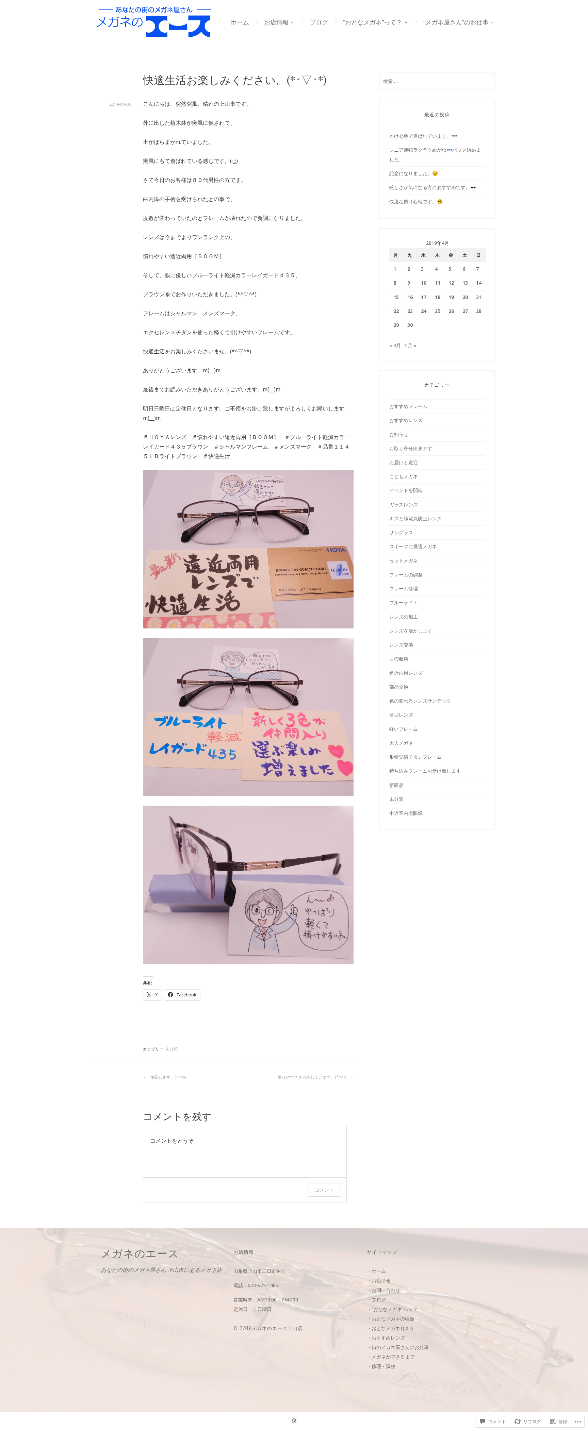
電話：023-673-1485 (255, 1285)
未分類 (171, 1049)
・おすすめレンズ (386, 1337)
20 (465, 297)
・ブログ (376, 1299)
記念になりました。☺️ (413, 173)
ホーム (240, 22)
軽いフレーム (403, 729)
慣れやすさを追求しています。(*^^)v (312, 1077)
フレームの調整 (406, 574)
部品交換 (398, 687)
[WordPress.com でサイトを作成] (294, 1421)
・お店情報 (379, 1280)
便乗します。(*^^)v (168, 1077)
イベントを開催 (406, 490)
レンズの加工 (403, 616)
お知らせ (398, 434)
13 (465, 283)
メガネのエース (140, 1253)
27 (465, 311)
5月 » (410, 345)
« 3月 (395, 345)
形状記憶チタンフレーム (415, 757)
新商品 (396, 785)
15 (396, 297)
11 (437, 283)
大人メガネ (401, 743)
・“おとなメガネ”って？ (392, 1309)
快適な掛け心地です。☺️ (416, 201)
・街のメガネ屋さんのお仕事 (398, 1347)
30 (410, 325)
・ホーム (376, 1271)
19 (451, 297)
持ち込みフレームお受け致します (425, 771)
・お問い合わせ (383, 1290)
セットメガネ (403, 560)
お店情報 (276, 22)
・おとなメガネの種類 (390, 1318)
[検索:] (437, 81)
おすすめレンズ (406, 420)
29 (396, 325)
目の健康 (398, 658)
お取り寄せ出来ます (410, 448)
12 (451, 283)
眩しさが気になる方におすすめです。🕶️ (432, 187)
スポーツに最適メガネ (413, 546)
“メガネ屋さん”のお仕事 (456, 22)
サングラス (401, 532)
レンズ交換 (401, 644)
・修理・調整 (381, 1366)
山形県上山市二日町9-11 (259, 1271)
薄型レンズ (401, 714)
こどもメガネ (403, 476)
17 (423, 297)
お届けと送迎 (403, 462)
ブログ (319, 22)
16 (410, 297)
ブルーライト (403, 602)
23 (410, 311)
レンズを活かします (410, 630)
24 (423, 311)
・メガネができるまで (390, 1356)
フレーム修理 (403, 588)
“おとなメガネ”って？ (372, 22)
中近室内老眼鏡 (406, 813)
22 (396, 311)
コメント (324, 1190)
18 (437, 297)
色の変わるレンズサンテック (420, 700)
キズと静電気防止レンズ (415, 518)
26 (451, 311)
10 (423, 283)
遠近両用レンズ (406, 673)
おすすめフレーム (408, 406)
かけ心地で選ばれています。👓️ (423, 136)
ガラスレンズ (403, 504)
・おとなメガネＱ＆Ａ (390, 1328)
